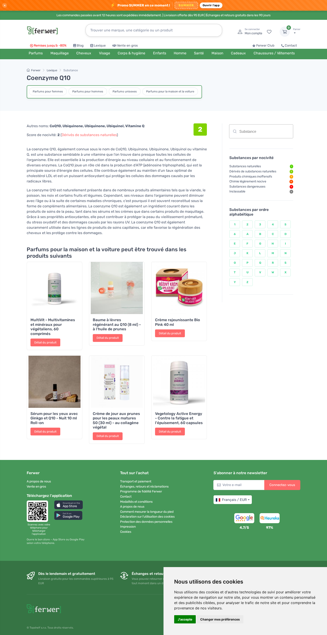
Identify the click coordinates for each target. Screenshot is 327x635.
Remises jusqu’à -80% (50, 45)
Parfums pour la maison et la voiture (170, 91)
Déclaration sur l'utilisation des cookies (147, 517)
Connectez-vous (282, 485)
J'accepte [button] (185, 619)
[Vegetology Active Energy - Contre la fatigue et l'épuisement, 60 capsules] (179, 382)
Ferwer (35, 70)
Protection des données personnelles (146, 522)
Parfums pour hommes (87, 91)
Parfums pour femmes (48, 91)
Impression (128, 527)
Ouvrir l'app (211, 5)
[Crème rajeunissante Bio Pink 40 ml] (179, 288)
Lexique (100, 45)
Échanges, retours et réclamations (144, 486)
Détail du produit (45, 342)
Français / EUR (234, 500)
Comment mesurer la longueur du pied (147, 512)
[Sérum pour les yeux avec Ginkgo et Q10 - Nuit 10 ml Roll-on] (54, 382)
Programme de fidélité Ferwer (141, 491)
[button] (68, 504)
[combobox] (261, 131)
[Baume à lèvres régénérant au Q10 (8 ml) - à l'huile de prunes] (116, 288)
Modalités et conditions (136, 502)
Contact (291, 45)
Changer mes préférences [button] (220, 619)
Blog (80, 45)
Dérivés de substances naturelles (89, 135)
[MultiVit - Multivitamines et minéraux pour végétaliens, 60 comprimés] (54, 288)
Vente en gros (127, 45)
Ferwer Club (265, 45)
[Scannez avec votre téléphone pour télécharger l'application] (39, 511)
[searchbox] (270, 133)
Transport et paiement (135, 481)
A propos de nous (39, 481)
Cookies (125, 532)
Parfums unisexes (125, 91)
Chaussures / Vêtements (274, 53)
